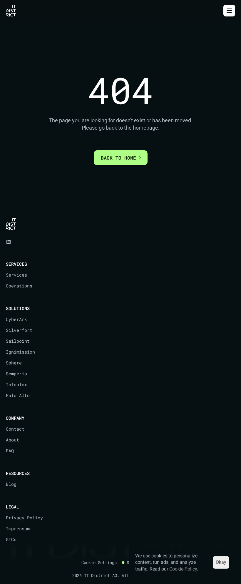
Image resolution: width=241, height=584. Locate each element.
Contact (15, 429)
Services (16, 275)
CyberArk (16, 319)
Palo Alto (18, 395)
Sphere (14, 363)
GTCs (11, 539)
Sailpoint (18, 341)
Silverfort (19, 330)
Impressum (18, 528)
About (12, 440)
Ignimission (20, 352)
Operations (19, 286)
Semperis (16, 373)
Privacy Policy (24, 518)
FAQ (10, 451)
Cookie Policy (183, 569)
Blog (11, 484)
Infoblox (16, 384)
